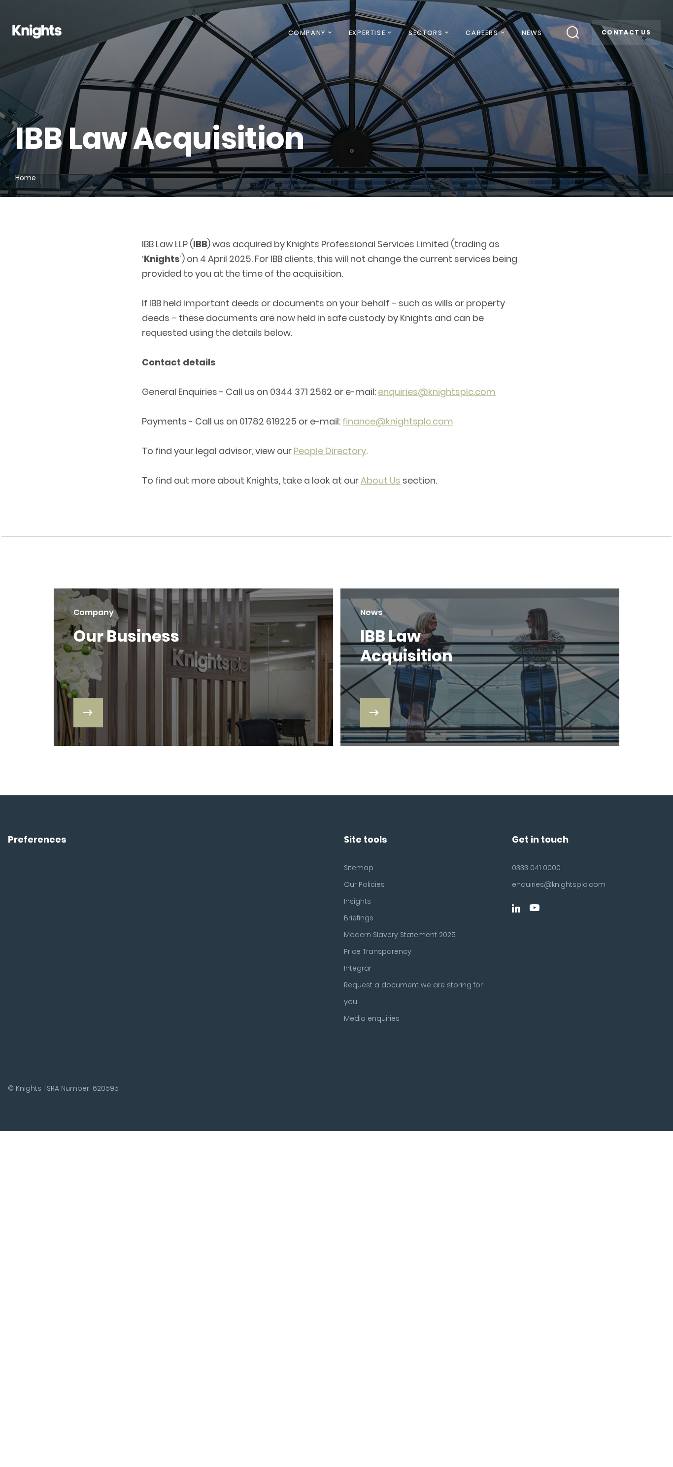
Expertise (367, 32)
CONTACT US (626, 32)
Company (307, 32)
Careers (482, 32)
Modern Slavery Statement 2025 (400, 935)
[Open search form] (573, 32)
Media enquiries (372, 1018)
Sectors (425, 32)
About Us (381, 480)
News (532, 32)
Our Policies (364, 884)
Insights (357, 901)
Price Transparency (377, 951)
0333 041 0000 (536, 868)
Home (25, 178)
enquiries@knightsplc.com (437, 392)
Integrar (357, 968)
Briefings (358, 918)
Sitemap (358, 868)
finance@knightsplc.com (397, 421)
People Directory (330, 451)
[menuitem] (309, 36)
